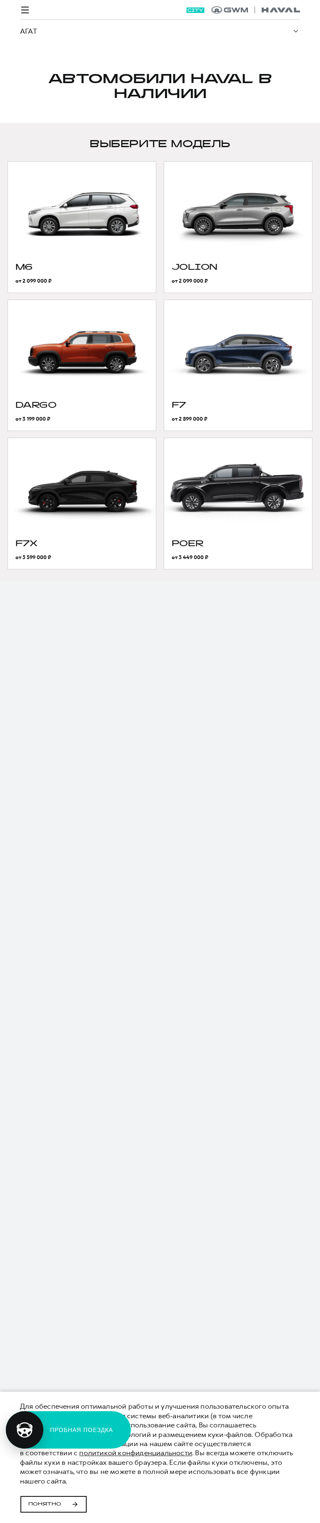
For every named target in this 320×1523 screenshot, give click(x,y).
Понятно (44, 1504)
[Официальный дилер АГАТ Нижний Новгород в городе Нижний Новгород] (255, 10)
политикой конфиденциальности (135, 1452)
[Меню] (25, 10)
